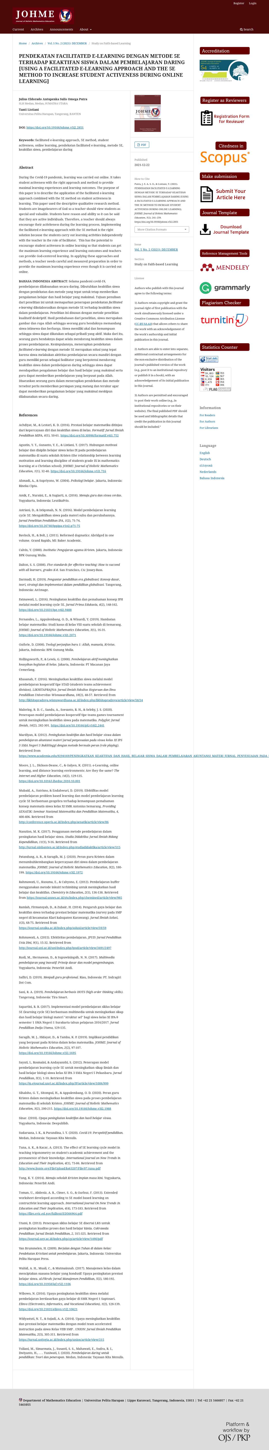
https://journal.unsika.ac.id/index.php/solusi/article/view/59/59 (62, 928)
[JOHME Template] (225, 235)
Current (18, 29)
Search (248, 29)
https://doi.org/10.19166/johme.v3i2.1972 (54, 872)
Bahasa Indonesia (212, 478)
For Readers (207, 415)
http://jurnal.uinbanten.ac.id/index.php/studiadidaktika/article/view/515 (69, 847)
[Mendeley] (225, 271)
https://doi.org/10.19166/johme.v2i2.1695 (47, 1053)
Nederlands (208, 472)
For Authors (207, 421)
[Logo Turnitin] (225, 327)
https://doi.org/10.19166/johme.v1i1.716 (78, 471)
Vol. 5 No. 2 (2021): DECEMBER (67, 43)
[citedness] (225, 165)
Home (23, 43)
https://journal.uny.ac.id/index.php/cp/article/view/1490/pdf (61, 1239)
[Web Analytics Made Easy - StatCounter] (209, 361)
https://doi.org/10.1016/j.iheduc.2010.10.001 (49, 781)
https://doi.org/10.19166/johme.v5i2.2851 (55, 127)
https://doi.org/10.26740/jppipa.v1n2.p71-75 (49, 526)
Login (252, 3)
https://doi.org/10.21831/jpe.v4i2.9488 (45, 610)
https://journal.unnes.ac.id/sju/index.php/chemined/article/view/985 (74, 898)
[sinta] (225, 80)
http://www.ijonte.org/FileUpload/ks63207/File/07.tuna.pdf (59, 1168)
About (84, 29)
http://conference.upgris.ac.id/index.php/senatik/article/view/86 (64, 822)
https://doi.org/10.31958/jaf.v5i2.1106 (45, 1284)
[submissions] (224, 202)
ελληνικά (206, 465)
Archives (37, 29)
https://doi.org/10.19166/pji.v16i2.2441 (77, 725)
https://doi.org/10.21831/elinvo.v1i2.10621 (48, 1309)
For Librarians (209, 428)
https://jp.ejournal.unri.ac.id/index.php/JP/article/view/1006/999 (63, 1083)
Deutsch (205, 459)
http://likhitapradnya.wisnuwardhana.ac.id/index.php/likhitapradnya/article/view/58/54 (81, 700)
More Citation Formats (152, 229)
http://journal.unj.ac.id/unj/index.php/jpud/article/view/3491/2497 (65, 948)
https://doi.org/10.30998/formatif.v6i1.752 (90, 435)
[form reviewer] (225, 125)
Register (238, 3)
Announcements (61, 29)
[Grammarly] (225, 293)
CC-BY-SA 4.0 (144, 324)
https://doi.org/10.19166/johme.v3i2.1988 (82, 1109)
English (205, 453)
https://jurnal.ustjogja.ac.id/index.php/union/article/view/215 (61, 1340)
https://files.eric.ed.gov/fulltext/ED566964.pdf (50, 1214)
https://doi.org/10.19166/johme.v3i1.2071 (47, 635)
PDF (143, 145)
